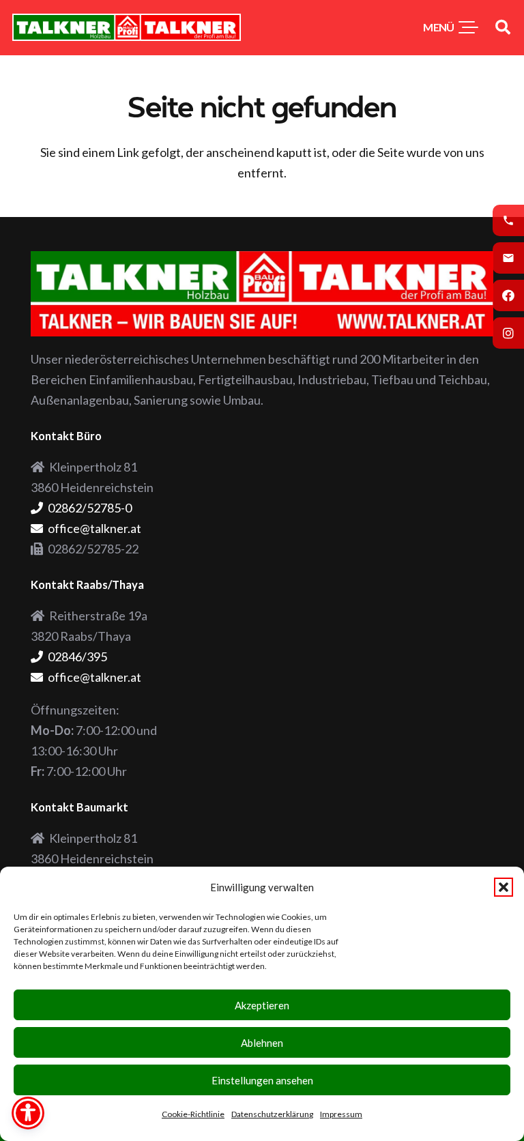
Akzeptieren (262, 1005)
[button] (503, 887)
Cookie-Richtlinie (193, 1114)
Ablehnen (262, 1043)
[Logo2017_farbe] (126, 27)
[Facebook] (508, 295)
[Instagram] (508, 333)
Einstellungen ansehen (262, 1080)
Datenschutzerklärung (272, 1114)
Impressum (341, 1114)
